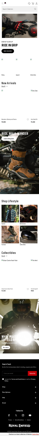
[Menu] (3, 3)
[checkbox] (3, 379)
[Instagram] (23, 415)
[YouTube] (30, 415)
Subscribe (32, 373)
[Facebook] (9, 415)
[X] (16, 415)
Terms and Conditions (18, 379)
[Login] (36, 3)
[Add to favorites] (28, 119)
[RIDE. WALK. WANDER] (19, 162)
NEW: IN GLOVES (8, 51)
